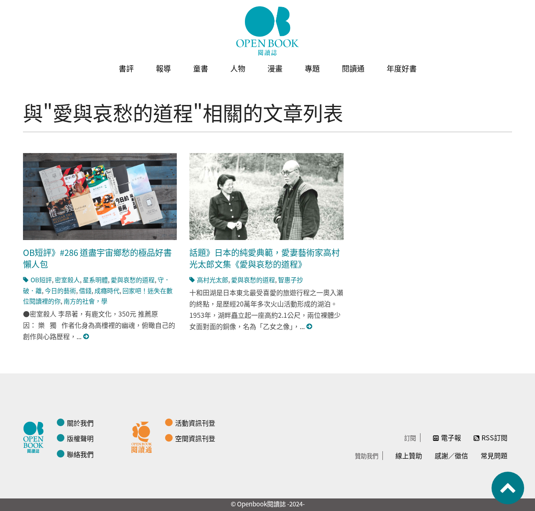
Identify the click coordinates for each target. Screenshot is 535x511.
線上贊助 (408, 455)
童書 (200, 68)
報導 (163, 68)
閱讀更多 (86, 336)
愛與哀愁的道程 (133, 279)
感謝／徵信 (451, 455)
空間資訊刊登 (195, 438)
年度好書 (402, 68)
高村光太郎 (212, 279)
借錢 (85, 290)
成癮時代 (107, 290)
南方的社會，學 (85, 300)
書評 (126, 68)
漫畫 (275, 68)
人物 (237, 68)
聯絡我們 (80, 454)
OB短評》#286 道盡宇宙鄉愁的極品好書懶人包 (97, 258)
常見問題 (494, 455)
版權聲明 (80, 438)
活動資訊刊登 (195, 423)
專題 (312, 68)
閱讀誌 (35, 436)
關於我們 (80, 423)
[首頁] (267, 31)
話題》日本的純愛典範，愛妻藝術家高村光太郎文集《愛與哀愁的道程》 (264, 258)
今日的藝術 (60, 290)
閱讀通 (353, 68)
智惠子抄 (290, 279)
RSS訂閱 (494, 437)
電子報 (451, 437)
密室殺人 (67, 279)
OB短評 (41, 279)
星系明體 (95, 279)
